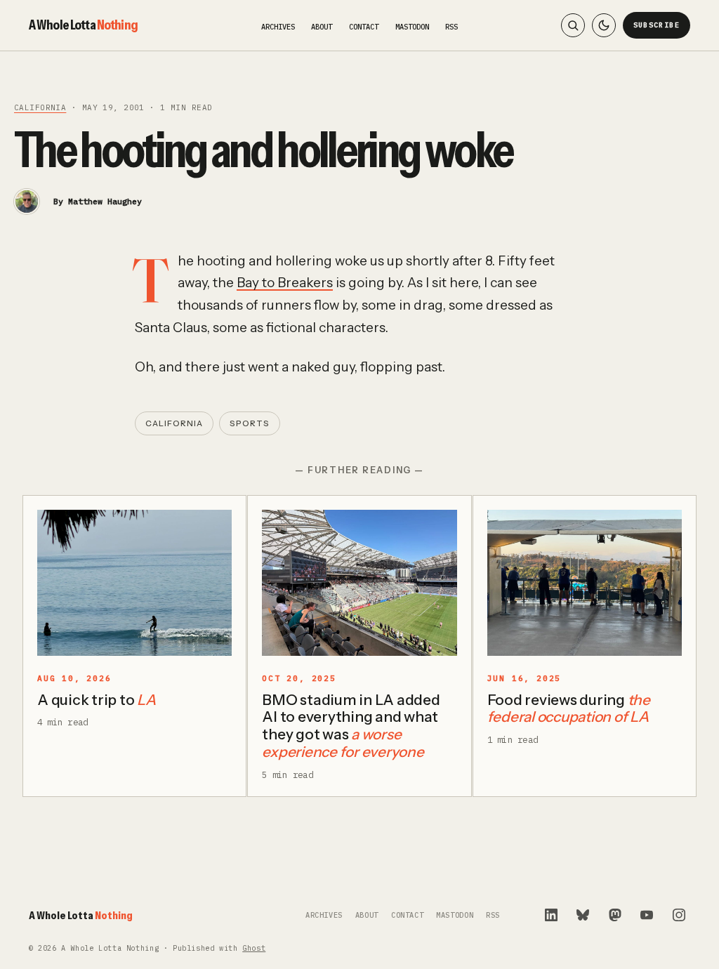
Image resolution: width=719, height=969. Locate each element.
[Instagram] (679, 915)
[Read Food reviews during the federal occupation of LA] (584, 583)
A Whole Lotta (83, 24)
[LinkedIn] (551, 915)
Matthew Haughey (105, 201)
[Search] (573, 25)
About (321, 27)
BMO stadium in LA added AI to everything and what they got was (351, 726)
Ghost (253, 948)
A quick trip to (96, 699)
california (40, 107)
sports (250, 423)
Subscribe (656, 24)
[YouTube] (646, 915)
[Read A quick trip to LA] (134, 583)
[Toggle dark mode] (604, 25)
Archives (278, 27)
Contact (363, 27)
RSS (451, 27)
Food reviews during (568, 708)
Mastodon (412, 27)
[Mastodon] (615, 915)
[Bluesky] (583, 915)
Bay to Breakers (285, 283)
